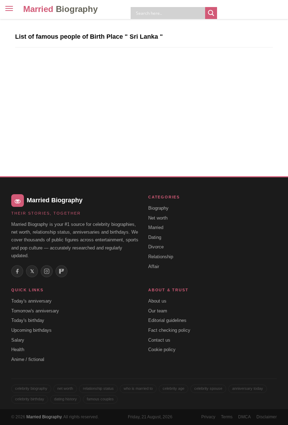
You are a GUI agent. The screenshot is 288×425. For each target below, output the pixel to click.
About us (157, 301)
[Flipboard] (61, 271)
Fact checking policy (169, 330)
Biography (158, 208)
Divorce (156, 246)
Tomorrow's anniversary (35, 310)
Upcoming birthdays (31, 330)
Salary (17, 340)
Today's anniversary (31, 301)
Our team (157, 310)
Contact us (159, 340)
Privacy (208, 416)
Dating (154, 237)
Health (17, 349)
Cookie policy (162, 349)
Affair (153, 266)
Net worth (158, 218)
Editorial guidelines (167, 320)
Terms (227, 416)
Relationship (160, 256)
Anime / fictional (27, 359)
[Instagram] (47, 271)
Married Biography (43, 416)
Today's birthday (27, 320)
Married (60, 9)
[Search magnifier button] (211, 13)
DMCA (244, 416)
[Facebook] (17, 271)
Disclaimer (266, 416)
